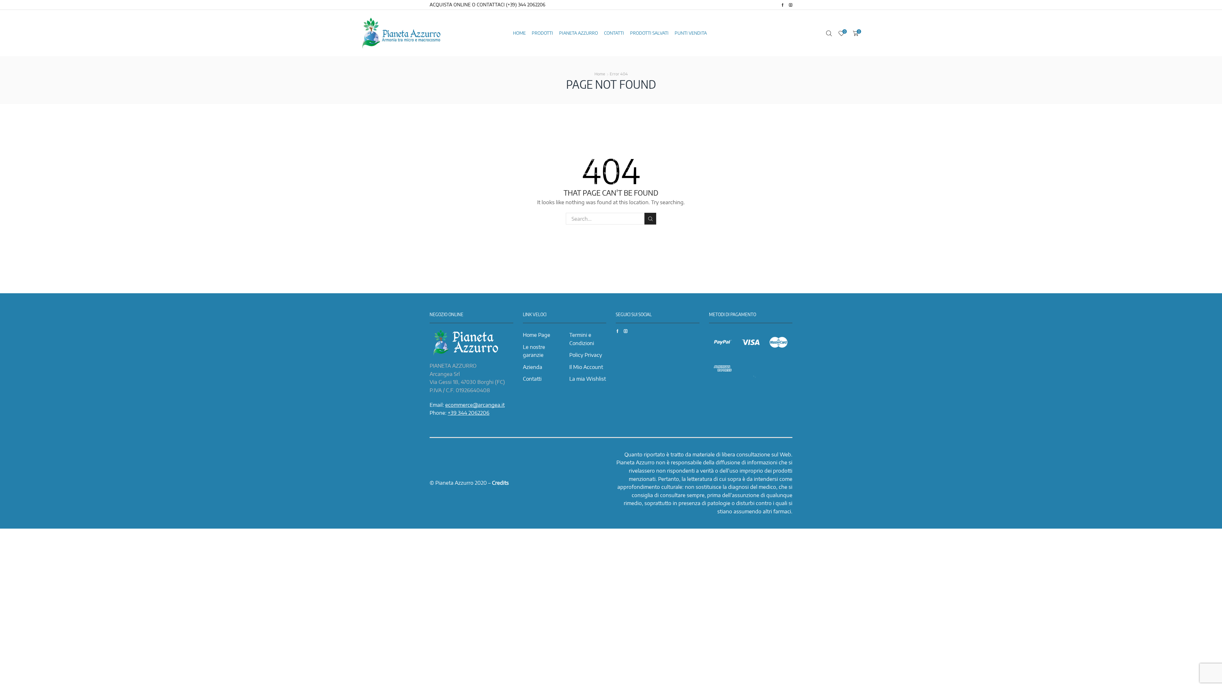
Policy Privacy (585, 355)
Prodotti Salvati (649, 33)
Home (519, 33)
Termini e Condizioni (581, 339)
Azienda (532, 367)
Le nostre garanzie (534, 351)
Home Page (536, 335)
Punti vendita (691, 33)
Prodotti (542, 33)
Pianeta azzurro (578, 33)
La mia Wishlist (587, 379)
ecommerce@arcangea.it (475, 405)
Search (650, 219)
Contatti (614, 33)
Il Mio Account (586, 367)
